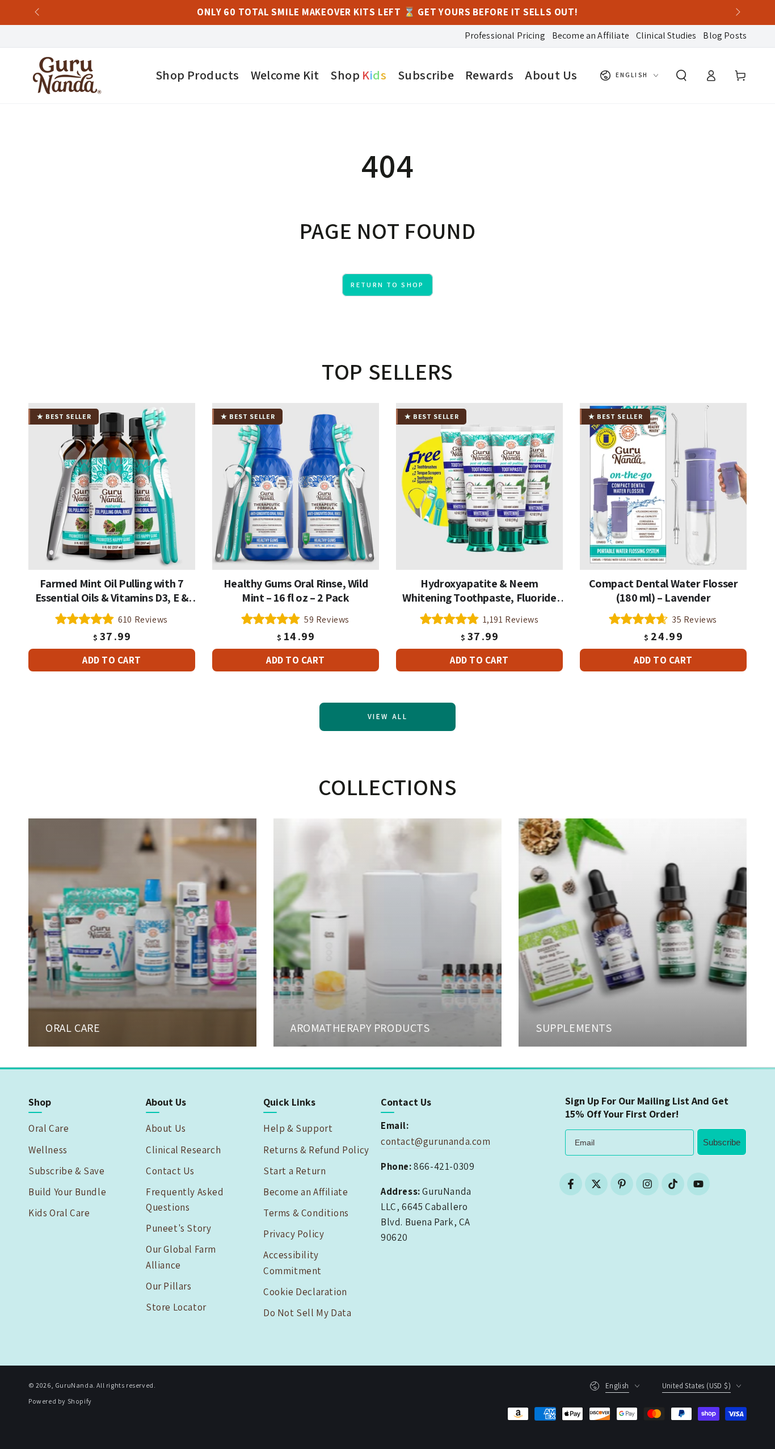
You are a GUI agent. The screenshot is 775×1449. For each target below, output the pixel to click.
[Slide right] (737, 12)
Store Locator (176, 1307)
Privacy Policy (293, 1234)
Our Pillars (169, 1286)
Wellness (48, 1150)
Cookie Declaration (305, 1292)
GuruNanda (74, 1385)
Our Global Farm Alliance (181, 1257)
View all (388, 716)
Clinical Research (183, 1150)
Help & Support (297, 1128)
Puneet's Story (178, 1228)
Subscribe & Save (66, 1171)
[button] (681, 75)
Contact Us (170, 1171)
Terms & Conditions (306, 1213)
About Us (166, 1128)
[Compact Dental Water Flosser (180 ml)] (663, 486)
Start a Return (294, 1171)
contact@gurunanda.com (436, 1141)
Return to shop (387, 284)
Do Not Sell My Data (307, 1313)
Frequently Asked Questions (185, 1199)
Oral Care (48, 1128)
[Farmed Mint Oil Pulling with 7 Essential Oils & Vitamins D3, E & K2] (111, 486)
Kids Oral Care (59, 1213)
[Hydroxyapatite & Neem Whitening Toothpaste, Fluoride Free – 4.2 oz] (479, 486)
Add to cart (111, 659)
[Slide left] (38, 12)
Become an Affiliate (590, 35)
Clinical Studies (666, 35)
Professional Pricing (505, 35)
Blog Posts (725, 35)
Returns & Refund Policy (316, 1150)
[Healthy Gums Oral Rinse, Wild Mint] (295, 486)
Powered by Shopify (60, 1401)
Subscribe (721, 1142)
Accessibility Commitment (292, 1262)
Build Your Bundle (67, 1192)
